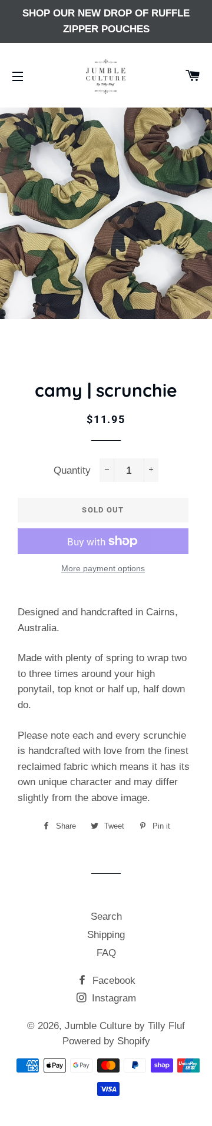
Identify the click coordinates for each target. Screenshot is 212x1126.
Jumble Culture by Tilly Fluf (125, 1025)
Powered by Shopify (106, 1041)
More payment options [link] (103, 568)
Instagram (112, 998)
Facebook (112, 980)
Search (106, 916)
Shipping (106, 934)
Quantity (72, 470)
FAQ (106, 953)
